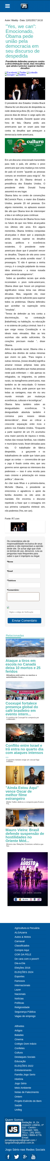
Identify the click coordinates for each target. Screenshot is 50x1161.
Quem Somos (14, 1119)
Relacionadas (15, 635)
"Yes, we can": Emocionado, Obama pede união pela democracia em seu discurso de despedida (23, 41)
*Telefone (11, 580)
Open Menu (7, 6)
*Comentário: (13, 590)
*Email (10, 571)
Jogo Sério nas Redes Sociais (25, 1149)
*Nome (10, 562)
